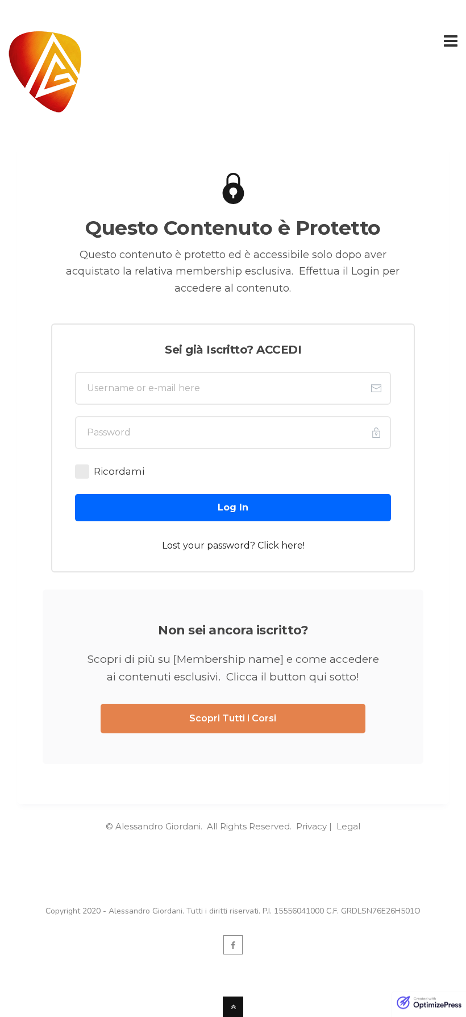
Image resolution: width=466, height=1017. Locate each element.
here (292, 545)
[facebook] (233, 944)
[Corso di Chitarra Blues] (45, 106)
